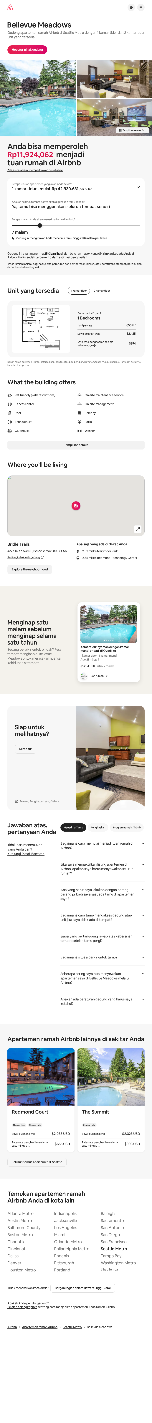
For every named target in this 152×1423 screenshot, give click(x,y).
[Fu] (84, 676)
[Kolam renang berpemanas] (38, 98)
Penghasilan (98, 827)
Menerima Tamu (73, 827)
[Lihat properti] (41, 1100)
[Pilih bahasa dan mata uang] (131, 7)
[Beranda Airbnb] (10, 7)
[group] (76, 212)
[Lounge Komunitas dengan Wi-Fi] (114, 79)
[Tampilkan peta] (76, 506)
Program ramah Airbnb (127, 827)
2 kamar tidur (102, 290)
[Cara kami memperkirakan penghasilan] (94, 345)
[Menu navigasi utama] (141, 7)
